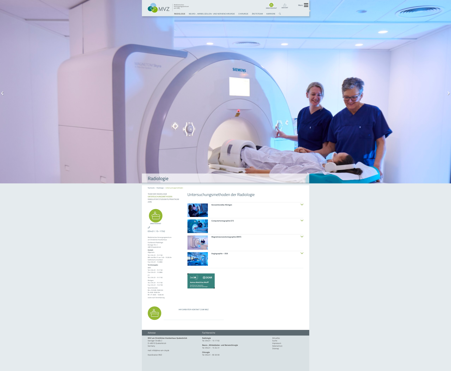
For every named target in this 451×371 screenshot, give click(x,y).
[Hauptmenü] (306, 5)
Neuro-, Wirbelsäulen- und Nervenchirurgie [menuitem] (212, 13)
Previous (3, 93)
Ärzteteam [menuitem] (257, 13)
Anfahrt (285, 7)
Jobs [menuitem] (150, 201)
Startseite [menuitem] (151, 188)
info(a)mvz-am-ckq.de (160, 350)
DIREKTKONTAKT (271, 8)
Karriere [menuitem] (270, 13)
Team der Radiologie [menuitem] (157, 194)
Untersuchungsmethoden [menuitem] (174, 188)
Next (447, 93)
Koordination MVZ (155, 354)
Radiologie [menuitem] (179, 13)
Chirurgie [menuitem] (243, 13)
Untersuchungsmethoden (160, 196)
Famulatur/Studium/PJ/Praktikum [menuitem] (163, 199)
